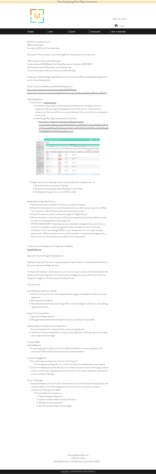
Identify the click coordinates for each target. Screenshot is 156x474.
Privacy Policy (65, 471)
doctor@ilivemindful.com (78, 455)
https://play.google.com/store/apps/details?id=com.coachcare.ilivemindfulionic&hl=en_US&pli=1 (67, 92)
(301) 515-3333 (119, 19)
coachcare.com (50, 102)
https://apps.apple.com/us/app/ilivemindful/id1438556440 (52, 89)
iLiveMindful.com (34, 249)
